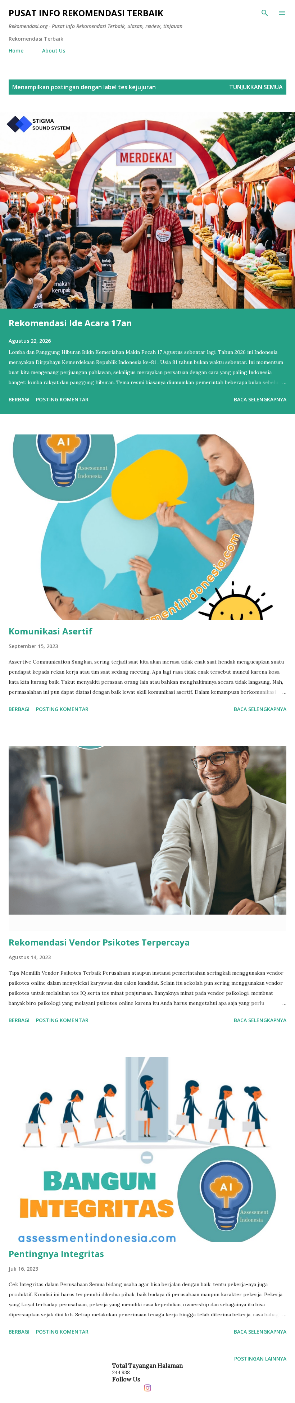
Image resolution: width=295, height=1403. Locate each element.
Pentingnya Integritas (56, 1253)
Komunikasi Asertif (50, 631)
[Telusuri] (264, 13)
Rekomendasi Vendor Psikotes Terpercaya (99, 942)
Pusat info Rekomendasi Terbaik (86, 13)
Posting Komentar (62, 399)
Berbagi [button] (19, 399)
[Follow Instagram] (147, 1386)
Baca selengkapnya (260, 399)
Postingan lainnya (260, 1358)
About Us (53, 50)
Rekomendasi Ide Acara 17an (70, 323)
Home (16, 50)
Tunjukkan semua (256, 87)
